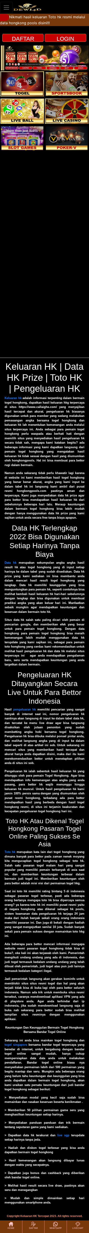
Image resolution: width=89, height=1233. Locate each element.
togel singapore (16, 1044)
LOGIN (65, 38)
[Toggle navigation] (6, 7)
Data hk (10, 562)
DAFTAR (23, 38)
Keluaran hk (13, 398)
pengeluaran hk (24, 709)
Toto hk (10, 852)
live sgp (63, 1135)
